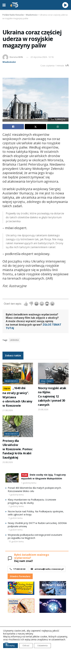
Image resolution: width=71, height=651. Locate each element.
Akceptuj (10, 645)
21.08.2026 (7, 410)
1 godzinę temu (28, 482)
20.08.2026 (43, 409)
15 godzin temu (16, 541)
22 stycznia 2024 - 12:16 (42, 57)
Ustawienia (42, 645)
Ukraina (14, 340)
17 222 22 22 (19, 568)
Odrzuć (25, 645)
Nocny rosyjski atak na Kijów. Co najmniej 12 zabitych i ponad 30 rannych (52, 396)
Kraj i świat (47, 381)
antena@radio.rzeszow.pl (49, 568)
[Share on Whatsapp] (58, 126)
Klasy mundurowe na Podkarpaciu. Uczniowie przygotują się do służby (32, 501)
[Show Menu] (4, 5)
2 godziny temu (16, 506)
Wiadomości (9, 61)
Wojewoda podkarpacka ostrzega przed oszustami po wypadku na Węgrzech (35, 536)
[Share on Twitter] (35, 126)
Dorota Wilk (16, 57)
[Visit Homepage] (14, 5)
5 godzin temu (16, 518)
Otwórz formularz (20, 576)
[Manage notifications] (6, 644)
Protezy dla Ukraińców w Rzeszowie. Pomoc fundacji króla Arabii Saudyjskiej (17, 449)
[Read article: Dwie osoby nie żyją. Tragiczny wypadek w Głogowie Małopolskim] (12, 477)
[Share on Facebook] (13, 126)
